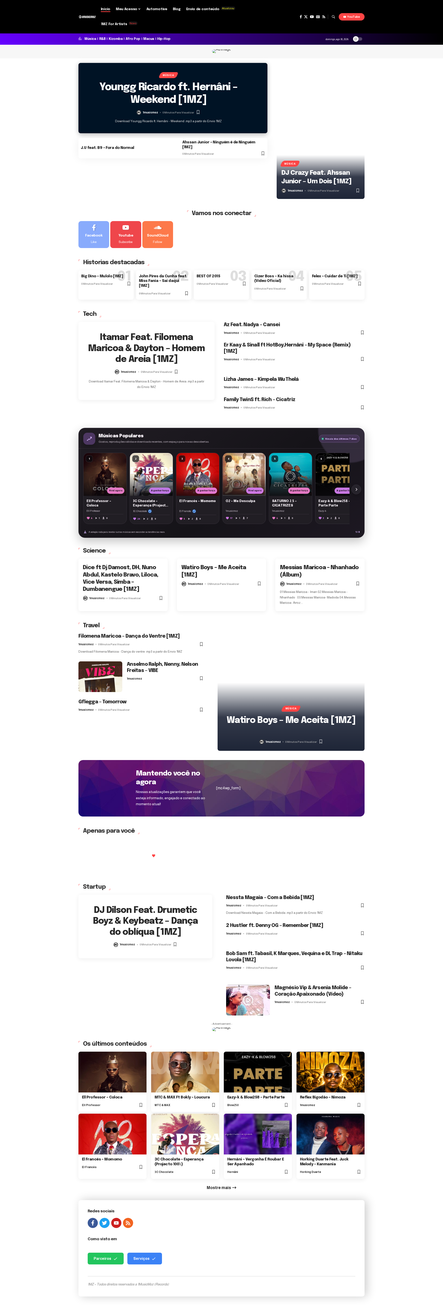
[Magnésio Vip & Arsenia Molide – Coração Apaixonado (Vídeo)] (248, 1000)
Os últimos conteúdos (115, 1044)
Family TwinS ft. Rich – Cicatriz (259, 399)
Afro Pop (133, 39)
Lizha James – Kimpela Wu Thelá (261, 379)
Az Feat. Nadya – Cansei (252, 324)
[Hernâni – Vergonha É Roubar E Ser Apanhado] (258, 1134)
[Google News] (318, 17)
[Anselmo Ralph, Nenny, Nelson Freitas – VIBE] (100, 676)
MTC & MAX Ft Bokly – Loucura (182, 1097)
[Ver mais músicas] (356, 489)
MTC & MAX (162, 1105)
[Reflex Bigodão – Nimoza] (330, 1072)
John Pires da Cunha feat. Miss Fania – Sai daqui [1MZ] (163, 281)
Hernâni (232, 1172)
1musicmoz (150, 112)
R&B (102, 39)
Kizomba (116, 39)
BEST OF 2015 (208, 276)
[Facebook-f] (93, 1223)
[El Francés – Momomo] (112, 1134)
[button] (333, 16)
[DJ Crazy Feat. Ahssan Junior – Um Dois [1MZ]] (321, 131)
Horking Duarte (310, 1172)
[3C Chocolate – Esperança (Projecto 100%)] (185, 1134)
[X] (306, 17)
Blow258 (233, 1105)
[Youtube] (125, 234)
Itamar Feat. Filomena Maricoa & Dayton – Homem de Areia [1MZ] (146, 348)
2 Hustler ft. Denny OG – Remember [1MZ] (274, 925)
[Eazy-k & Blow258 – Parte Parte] (258, 1072)
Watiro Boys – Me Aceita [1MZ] (291, 720)
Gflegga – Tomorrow (102, 701)
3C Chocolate (164, 1172)
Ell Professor (91, 1105)
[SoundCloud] (157, 234)
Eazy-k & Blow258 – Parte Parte (256, 1097)
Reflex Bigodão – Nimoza (323, 1097)
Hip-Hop (164, 39)
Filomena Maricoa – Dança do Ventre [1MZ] (129, 636)
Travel (91, 626)
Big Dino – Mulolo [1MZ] (102, 276)
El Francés (89, 1167)
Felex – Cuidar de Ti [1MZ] (334, 276)
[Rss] (324, 17)
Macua (148, 39)
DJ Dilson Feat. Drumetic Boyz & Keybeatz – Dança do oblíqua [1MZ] (145, 921)
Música (90, 39)
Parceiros (102, 1259)
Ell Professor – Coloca (102, 1097)
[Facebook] (301, 17)
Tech (89, 314)
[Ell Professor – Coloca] (112, 1072)
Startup (94, 887)
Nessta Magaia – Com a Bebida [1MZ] (270, 897)
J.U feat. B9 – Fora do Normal (107, 148)
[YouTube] (312, 17)
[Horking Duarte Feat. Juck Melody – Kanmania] (330, 1134)
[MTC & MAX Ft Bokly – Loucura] (185, 1072)
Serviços (141, 1259)
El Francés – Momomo (102, 1159)
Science (94, 551)
